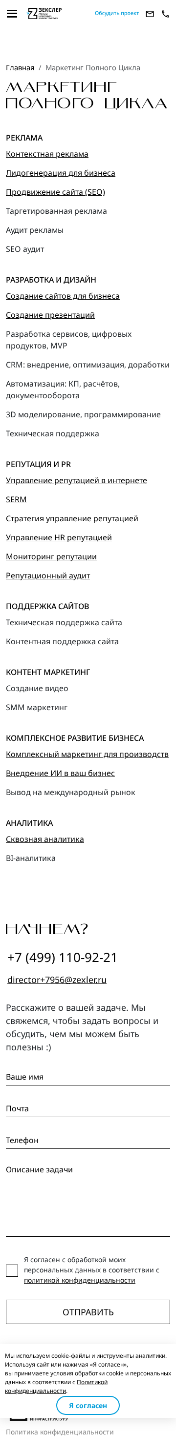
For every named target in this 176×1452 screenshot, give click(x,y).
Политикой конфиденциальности (56, 1386)
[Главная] (56, 13)
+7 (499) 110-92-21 (62, 957)
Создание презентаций (50, 314)
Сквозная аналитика (45, 839)
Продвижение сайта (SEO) (55, 191)
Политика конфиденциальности (60, 1431)
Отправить (88, 1312)
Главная (20, 67)
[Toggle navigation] (12, 13)
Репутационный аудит (48, 575)
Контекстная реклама (47, 153)
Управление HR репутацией (59, 537)
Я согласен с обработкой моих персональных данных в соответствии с (91, 1270)
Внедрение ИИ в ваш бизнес (60, 773)
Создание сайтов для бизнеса (63, 295)
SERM (16, 499)
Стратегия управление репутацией (72, 518)
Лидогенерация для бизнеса (60, 172)
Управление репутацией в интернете (76, 480)
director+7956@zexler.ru (57, 979)
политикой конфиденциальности (79, 1280)
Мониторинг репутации (51, 556)
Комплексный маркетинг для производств (87, 754)
